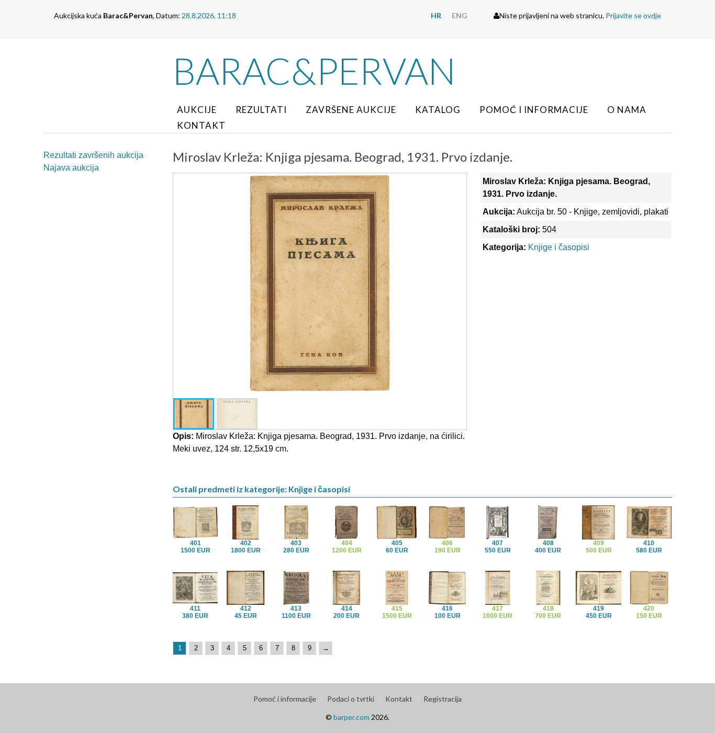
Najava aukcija (71, 167)
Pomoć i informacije (533, 109)
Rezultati (261, 109)
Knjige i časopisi (558, 247)
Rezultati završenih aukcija (93, 155)
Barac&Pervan (314, 71)
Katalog (438, 109)
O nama (626, 109)
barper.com (351, 717)
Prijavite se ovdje (633, 15)
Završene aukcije (351, 109)
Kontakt (201, 125)
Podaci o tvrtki (350, 698)
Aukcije (197, 109)
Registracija (442, 698)
